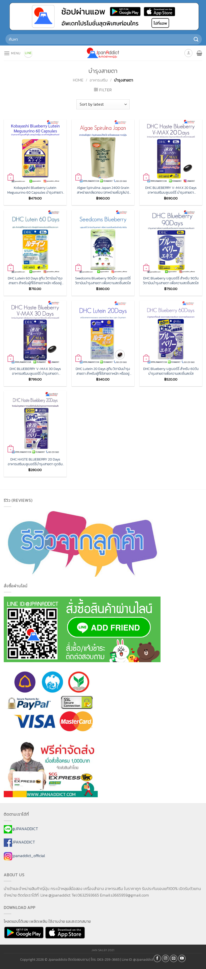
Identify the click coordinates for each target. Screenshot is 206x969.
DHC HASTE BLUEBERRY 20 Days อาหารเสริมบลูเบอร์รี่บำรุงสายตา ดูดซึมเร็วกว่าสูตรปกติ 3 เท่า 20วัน (35, 461)
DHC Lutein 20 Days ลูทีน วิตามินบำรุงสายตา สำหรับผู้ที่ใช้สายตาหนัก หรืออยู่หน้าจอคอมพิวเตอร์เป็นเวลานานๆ (103, 371)
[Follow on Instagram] (165, 958)
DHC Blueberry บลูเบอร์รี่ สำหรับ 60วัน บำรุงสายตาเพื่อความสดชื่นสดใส (170, 371)
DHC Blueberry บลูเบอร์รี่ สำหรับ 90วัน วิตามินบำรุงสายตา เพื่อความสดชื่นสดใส (170, 280)
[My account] (188, 53)
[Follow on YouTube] (182, 958)
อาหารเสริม (99, 80)
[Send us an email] (173, 958)
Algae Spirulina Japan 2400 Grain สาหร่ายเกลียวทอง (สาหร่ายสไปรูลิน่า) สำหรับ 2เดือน (103, 190)
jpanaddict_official (28, 856)
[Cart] (199, 53)
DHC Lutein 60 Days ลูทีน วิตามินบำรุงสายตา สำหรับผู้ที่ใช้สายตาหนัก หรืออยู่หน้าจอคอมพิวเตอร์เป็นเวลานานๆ (35, 280)
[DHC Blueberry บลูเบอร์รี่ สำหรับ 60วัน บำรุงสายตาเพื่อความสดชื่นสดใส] (170, 332)
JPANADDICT (23, 842)
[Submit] (196, 39)
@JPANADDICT (25, 829)
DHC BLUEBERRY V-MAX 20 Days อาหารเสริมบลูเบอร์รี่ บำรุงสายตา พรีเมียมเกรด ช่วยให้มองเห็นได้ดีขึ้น (170, 190)
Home (78, 80)
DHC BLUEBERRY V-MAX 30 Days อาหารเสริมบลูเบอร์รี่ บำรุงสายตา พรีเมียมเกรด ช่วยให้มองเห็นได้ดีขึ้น (35, 371)
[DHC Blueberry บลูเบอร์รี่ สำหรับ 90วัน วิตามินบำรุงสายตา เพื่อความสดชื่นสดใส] (170, 241)
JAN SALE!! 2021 (102, 950)
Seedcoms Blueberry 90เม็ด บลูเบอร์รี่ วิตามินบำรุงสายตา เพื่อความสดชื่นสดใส (103, 280)
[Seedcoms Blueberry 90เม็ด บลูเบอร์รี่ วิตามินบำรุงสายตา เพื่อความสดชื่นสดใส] (103, 241)
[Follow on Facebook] (157, 958)
